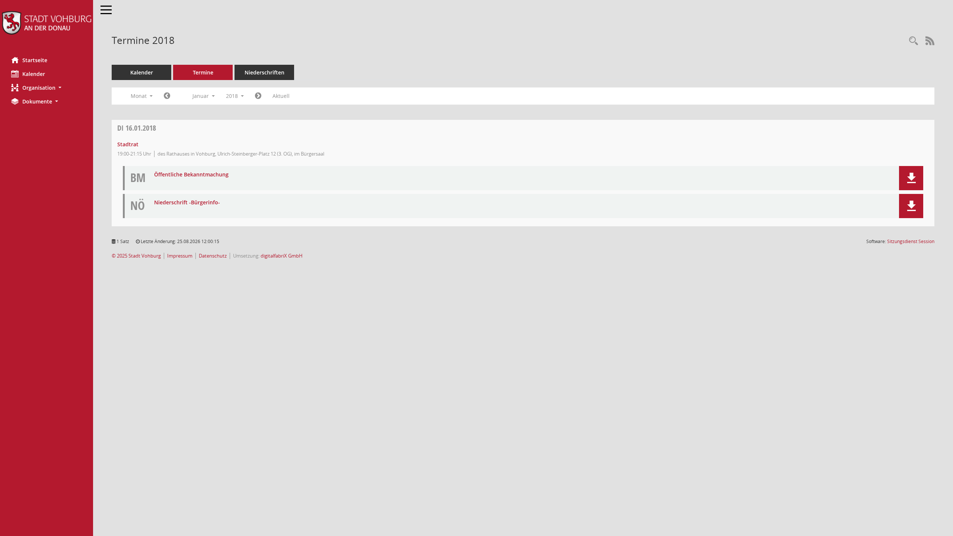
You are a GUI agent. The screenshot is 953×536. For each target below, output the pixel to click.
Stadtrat (127, 144)
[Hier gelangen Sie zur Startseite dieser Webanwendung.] (46, 23)
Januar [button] (201, 95)
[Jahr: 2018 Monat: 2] (258, 96)
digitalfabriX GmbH (282, 256)
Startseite (34, 60)
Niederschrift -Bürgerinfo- (187, 203)
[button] (46, 88)
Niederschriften (264, 72)
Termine (203, 72)
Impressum (179, 256)
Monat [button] (139, 95)
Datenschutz (213, 256)
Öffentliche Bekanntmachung (191, 175)
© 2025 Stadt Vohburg (136, 256)
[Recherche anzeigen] (913, 41)
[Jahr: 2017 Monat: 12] (167, 96)
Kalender (33, 73)
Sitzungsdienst (910, 241)
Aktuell (281, 95)
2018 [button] (232, 95)
